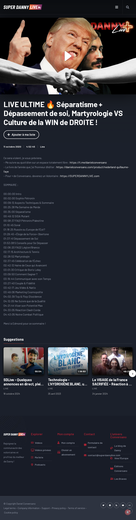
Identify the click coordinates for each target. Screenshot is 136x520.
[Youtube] (123, 505)
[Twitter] (103, 505)
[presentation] (132, 373)
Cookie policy (11, 512)
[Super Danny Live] (15, 434)
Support (46, 508)
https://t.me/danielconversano (88, 162)
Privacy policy (59, 508)
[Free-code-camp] (129, 505)
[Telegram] (110, 505)
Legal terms (10, 508)
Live (42, 146)
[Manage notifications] (128, 512)
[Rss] (116, 505)
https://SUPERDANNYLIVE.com (79, 176)
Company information (28, 508)
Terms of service (76, 508)
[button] (117, 7)
